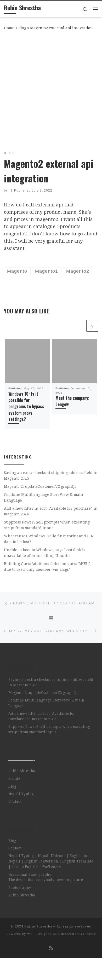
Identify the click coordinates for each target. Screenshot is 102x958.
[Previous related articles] (79, 326)
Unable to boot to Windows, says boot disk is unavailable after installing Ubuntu (44, 553)
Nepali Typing (21, 794)
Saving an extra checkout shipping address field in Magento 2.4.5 (51, 475)
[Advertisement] (51, 89)
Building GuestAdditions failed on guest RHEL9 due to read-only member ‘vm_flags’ (47, 567)
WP (29, 934)
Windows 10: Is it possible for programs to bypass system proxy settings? (26, 406)
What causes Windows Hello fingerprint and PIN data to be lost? (49, 539)
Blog (22, 28)
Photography (19, 887)
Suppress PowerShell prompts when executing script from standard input (47, 525)
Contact (14, 801)
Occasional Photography (29, 874)
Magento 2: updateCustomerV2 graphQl (40, 486)
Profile (14, 778)
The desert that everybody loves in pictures (46, 880)
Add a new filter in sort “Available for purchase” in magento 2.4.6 (51, 511)
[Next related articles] (92, 326)
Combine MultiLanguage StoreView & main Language (43, 497)
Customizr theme (81, 934)
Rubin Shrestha (21, 771)
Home (9, 28)
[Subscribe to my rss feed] (51, 948)
